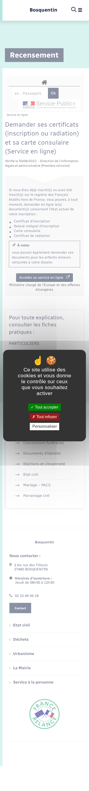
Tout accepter (46, 407)
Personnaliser (44, 427)
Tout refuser (46, 417)
